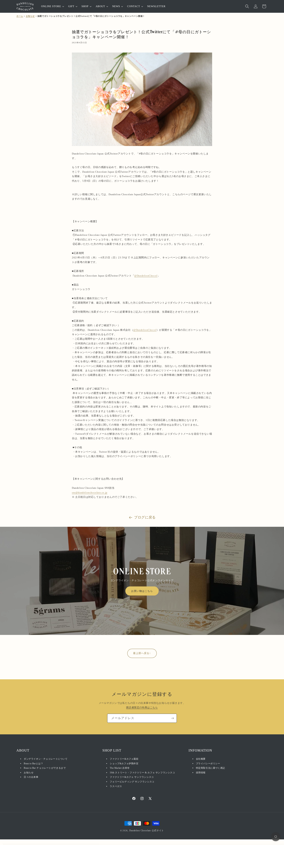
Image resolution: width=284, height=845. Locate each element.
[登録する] (172, 718)
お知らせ (30, 16)
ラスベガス (116, 786)
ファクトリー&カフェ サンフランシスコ (132, 777)
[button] (247, 6)
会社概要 (201, 759)
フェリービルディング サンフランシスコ (132, 782)
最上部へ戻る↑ (142, 653)
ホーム (19, 16)
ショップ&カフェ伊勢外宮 (124, 763)
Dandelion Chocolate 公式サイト (146, 830)
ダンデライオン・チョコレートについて (46, 759)
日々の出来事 (31, 777)
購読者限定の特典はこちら (142, 707)
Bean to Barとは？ (33, 763)
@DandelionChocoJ (145, 275)
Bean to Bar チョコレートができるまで (45, 768)
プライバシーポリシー (208, 763)
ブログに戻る (145, 517)
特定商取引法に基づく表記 (210, 768)
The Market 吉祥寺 (119, 768)
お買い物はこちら (142, 591)
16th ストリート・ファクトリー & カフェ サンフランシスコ (142, 772)
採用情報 (201, 772)
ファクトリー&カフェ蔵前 (124, 759)
